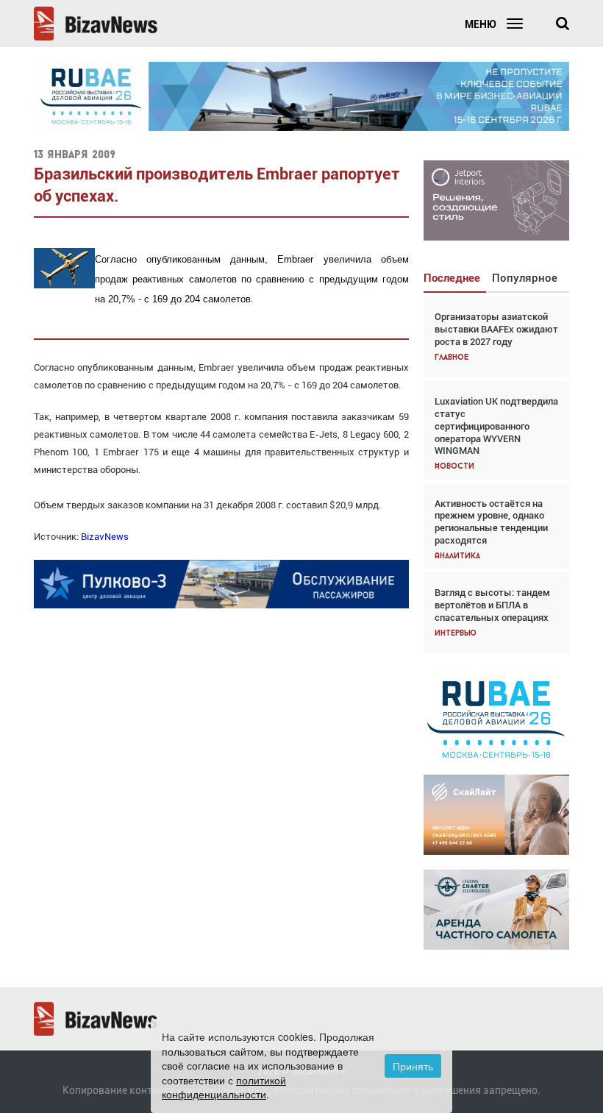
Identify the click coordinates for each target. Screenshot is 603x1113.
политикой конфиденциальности (224, 1087)
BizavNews (105, 536)
